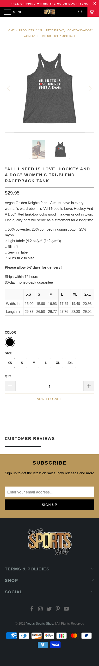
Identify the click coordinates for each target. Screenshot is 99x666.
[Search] (82, 12)
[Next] (89, 88)
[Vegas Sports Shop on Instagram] (40, 609)
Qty (8, 376)
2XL (70, 363)
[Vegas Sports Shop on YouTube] (66, 609)
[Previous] (9, 88)
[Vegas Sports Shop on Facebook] (32, 609)
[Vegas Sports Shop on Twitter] (49, 609)
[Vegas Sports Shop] (49, 12)
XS (10, 363)
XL (58, 363)
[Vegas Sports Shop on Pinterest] (58, 609)
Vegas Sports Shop (39, 623)
